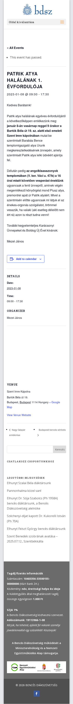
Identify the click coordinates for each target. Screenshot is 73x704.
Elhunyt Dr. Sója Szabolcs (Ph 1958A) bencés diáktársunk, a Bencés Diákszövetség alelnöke (32, 503)
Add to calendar (26, 259)
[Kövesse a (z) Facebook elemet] (36, 694)
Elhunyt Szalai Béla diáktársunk (29, 483)
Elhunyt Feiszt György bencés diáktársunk (36, 529)
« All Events (15, 48)
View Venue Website (19, 415)
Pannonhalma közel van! (24, 491)
